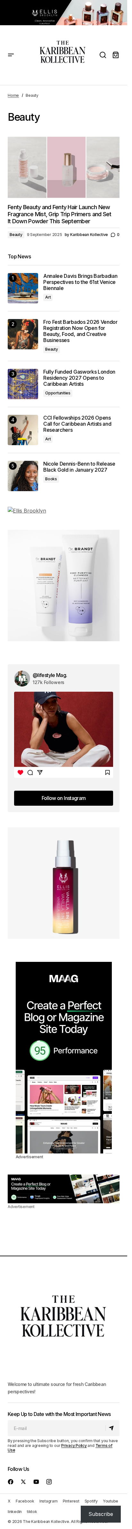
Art (48, 297)
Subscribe (100, 1514)
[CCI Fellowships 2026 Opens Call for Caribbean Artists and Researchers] (23, 430)
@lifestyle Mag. (50, 675)
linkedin (15, 1511)
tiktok (32, 1511)
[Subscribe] (112, 1428)
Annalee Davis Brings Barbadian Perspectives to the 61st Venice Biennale (80, 282)
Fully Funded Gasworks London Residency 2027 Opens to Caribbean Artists (79, 378)
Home (13, 95)
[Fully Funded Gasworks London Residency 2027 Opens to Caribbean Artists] (23, 384)
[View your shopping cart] (115, 55)
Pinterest (71, 1501)
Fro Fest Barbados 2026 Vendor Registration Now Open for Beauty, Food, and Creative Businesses (80, 331)
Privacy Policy (74, 1445)
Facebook (25, 1501)
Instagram (48, 1501)
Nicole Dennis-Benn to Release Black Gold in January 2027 (79, 467)
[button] (11, 55)
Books (51, 478)
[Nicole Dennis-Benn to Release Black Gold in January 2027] (23, 476)
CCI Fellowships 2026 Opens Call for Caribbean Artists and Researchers (77, 424)
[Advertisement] (63, 12)
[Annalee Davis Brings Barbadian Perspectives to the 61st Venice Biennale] (23, 288)
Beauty (16, 234)
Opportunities (57, 393)
